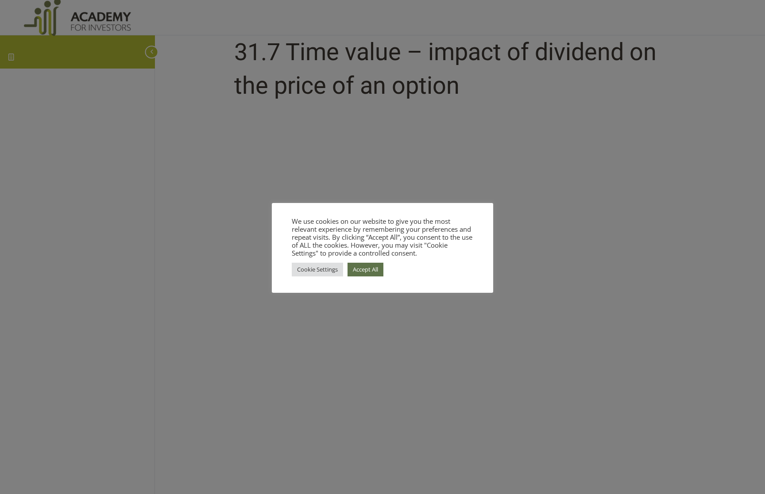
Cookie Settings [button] (317, 269)
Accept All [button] (365, 269)
